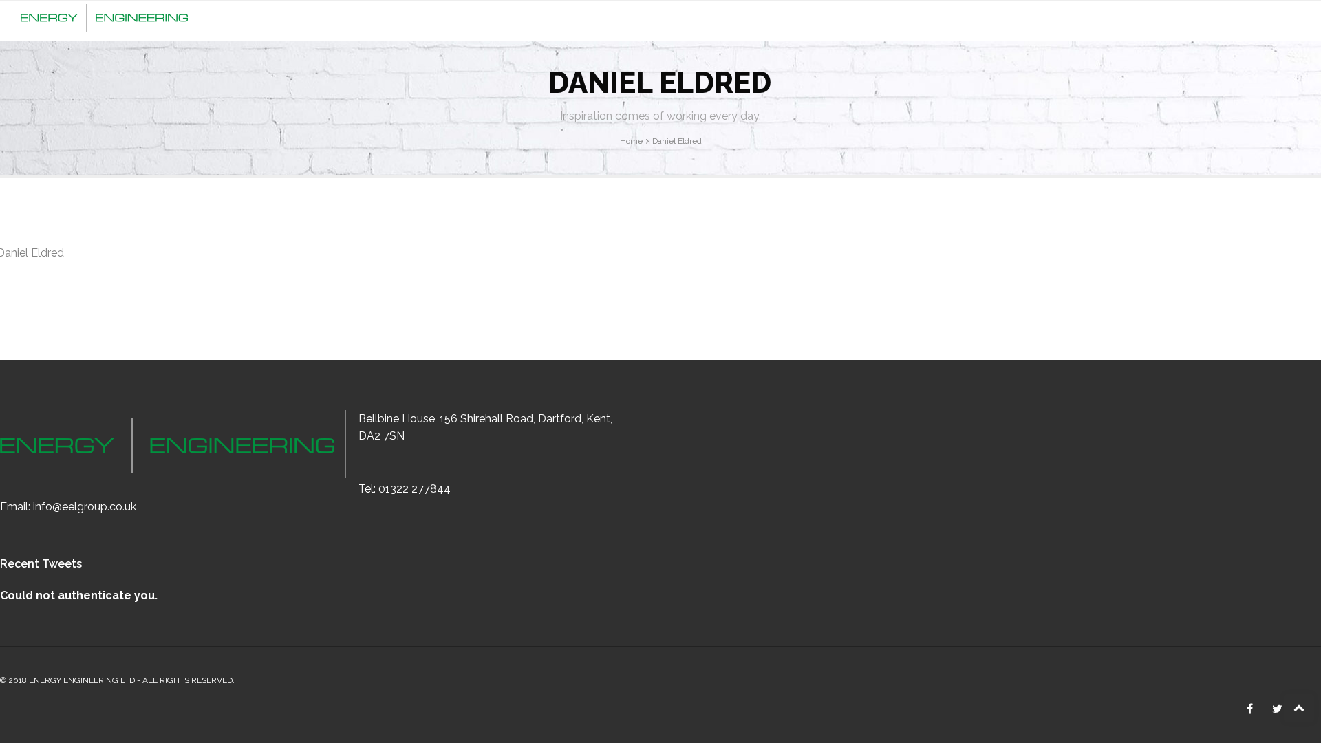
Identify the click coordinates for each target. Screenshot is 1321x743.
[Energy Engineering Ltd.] (104, 16)
